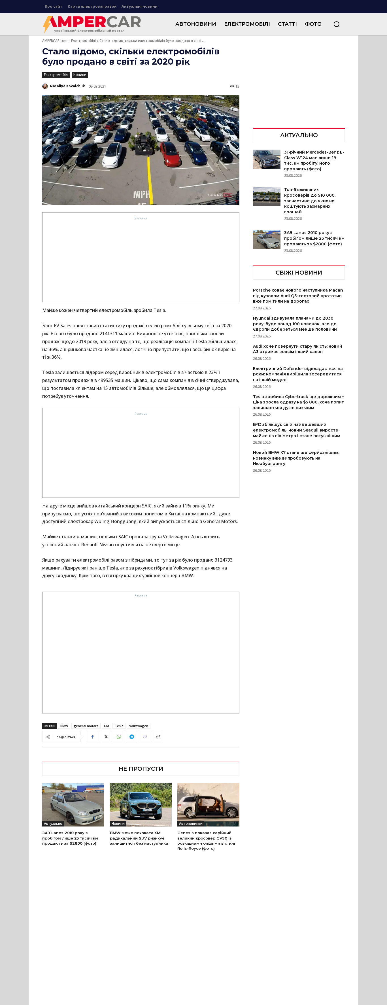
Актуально (53, 823)
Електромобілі (83, 40)
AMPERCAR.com (54, 40)
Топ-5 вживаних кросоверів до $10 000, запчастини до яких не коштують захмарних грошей (309, 200)
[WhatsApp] (118, 736)
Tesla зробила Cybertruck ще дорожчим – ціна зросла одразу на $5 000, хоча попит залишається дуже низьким (298, 402)
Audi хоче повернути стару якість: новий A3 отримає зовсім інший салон (297, 349)
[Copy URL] (157, 736)
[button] (336, 24)
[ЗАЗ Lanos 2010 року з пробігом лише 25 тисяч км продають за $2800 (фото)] (73, 804)
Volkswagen (138, 726)
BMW (64, 726)
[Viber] (144, 736)
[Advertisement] (141, 261)
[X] (105, 736)
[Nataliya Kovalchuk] (45, 86)
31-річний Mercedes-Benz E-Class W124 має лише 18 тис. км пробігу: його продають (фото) (314, 160)
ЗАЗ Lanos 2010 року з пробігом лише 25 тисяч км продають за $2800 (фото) (70, 837)
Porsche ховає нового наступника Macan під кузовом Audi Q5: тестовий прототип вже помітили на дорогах (298, 296)
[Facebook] (92, 736)
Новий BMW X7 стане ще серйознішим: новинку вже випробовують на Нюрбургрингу (296, 458)
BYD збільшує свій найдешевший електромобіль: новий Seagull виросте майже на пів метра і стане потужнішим (296, 430)
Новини (79, 74)
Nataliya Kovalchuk (67, 86)
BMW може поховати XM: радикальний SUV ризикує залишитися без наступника (139, 837)
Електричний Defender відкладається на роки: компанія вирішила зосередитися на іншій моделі (298, 374)
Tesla (119, 726)
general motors (86, 726)
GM (106, 726)
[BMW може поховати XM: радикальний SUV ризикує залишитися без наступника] (141, 804)
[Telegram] (131, 736)
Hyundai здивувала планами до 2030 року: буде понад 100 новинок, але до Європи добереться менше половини (295, 324)
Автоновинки (191, 823)
